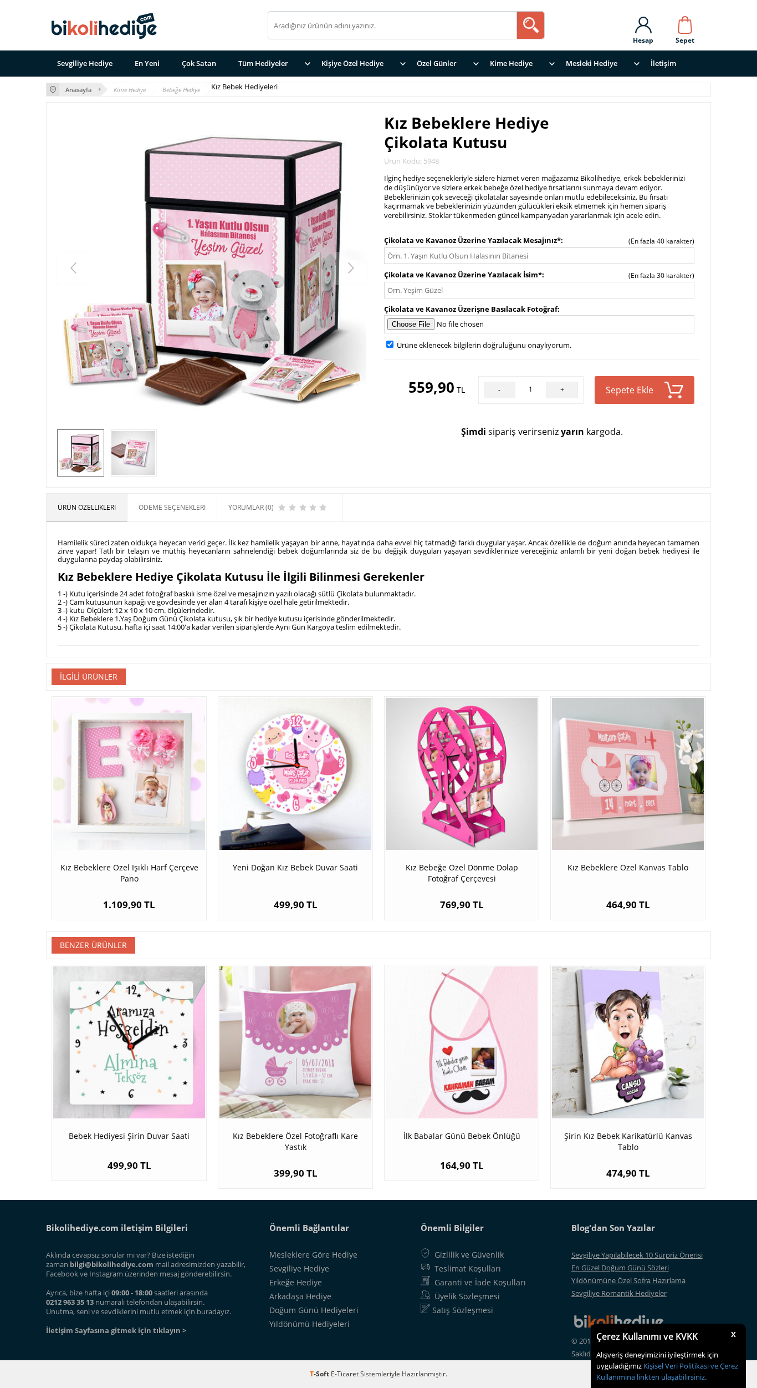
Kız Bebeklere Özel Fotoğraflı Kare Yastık (295, 1141)
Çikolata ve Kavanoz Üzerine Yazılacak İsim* (463, 275)
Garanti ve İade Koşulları (480, 1282)
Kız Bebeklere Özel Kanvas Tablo (627, 867)
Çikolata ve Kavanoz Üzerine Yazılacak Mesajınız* (472, 240)
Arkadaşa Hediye (300, 1296)
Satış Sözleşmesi (462, 1310)
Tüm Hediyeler (263, 63)
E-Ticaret (345, 1374)
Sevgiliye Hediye (84, 63)
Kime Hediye (511, 63)
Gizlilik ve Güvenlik (469, 1254)
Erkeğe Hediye (295, 1282)
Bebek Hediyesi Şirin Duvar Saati (129, 1136)
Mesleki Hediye (591, 63)
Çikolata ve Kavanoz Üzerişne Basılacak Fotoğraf (470, 309)
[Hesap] (643, 22)
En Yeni (147, 63)
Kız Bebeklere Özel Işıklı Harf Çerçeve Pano (129, 873)
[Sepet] (684, 22)
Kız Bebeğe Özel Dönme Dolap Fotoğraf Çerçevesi (462, 873)
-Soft (320, 1374)
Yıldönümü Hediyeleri (309, 1324)
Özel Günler (437, 63)
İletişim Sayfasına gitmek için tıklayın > (116, 1330)
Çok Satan (199, 63)
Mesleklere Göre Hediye (313, 1254)
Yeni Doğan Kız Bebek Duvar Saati (295, 867)
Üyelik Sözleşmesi (467, 1296)
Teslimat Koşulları (467, 1268)
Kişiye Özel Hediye (352, 63)
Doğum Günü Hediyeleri (314, 1310)
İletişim (663, 63)
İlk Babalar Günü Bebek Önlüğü (461, 1136)
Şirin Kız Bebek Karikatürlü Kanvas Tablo (628, 1141)
